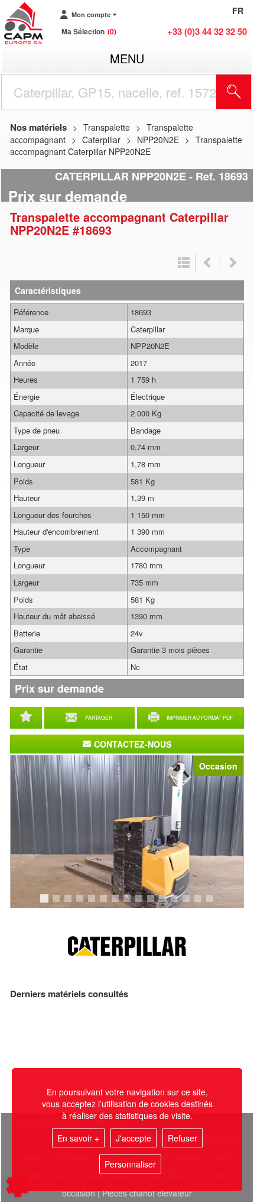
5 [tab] (93, 904)
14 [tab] (202, 904)
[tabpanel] (127, 831)
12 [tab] (178, 904)
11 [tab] (166, 904)
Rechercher (249, 92)
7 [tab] (117, 904)
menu (127, 58)
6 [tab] (105, 904)
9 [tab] (140, 904)
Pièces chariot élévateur (147, 1193)
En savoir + (78, 1138)
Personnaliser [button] (130, 1164)
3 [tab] (69, 904)
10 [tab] (154, 904)
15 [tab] (214, 904)
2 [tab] (58, 904)
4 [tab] (81, 904)
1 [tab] (46, 904)
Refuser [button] (182, 1138)
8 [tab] (128, 904)
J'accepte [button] (133, 1138)
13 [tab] (190, 904)
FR (237, 11)
